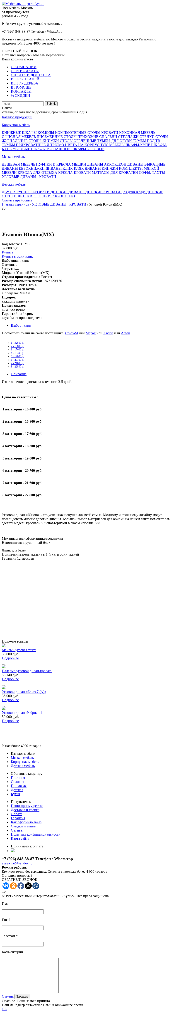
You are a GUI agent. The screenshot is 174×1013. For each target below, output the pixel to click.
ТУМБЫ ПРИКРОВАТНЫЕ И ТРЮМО (33, 145)
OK (4, 1009)
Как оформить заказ (26, 822)
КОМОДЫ (46, 132)
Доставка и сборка (25, 810)
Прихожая (19, 786)
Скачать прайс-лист (17, 200)
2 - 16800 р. (17, 346)
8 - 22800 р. (17, 366)
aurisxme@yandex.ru (17, 863)
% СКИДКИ (20, 95)
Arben (125, 333)
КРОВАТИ (110, 132)
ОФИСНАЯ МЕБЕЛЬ (19, 137)
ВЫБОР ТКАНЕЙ (25, 79)
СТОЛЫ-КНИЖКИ (44, 141)
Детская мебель (14, 184)
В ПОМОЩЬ (21, 87)
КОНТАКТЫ (21, 91)
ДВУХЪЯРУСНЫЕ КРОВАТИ (26, 192)
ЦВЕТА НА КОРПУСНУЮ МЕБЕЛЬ (94, 145)
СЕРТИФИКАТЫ (25, 71)
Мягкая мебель (13, 157)
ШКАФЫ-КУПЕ (137, 145)
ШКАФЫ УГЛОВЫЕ (87, 149)
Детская (17, 790)
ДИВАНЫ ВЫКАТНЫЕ (146, 164)
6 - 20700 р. (17, 359)
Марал (91, 333)
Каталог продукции (17, 117)
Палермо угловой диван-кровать (27, 671)
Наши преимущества (27, 806)
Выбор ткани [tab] (21, 325)
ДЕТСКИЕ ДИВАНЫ (68, 192)
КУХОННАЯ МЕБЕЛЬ (137, 132)
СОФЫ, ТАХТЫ (152, 172)
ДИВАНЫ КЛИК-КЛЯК (65, 168)
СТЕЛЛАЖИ (129, 137)
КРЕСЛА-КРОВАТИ (75, 172)
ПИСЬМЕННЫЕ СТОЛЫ (57, 137)
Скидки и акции (23, 826)
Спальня (17, 782)
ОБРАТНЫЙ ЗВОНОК (19, 51)
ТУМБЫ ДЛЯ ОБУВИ (115, 141)
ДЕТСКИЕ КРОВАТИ (103, 192)
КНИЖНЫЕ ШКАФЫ (20, 132)
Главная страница (15, 204)
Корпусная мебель (16, 125)
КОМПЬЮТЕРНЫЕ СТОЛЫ (78, 132)
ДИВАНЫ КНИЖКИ (102, 168)
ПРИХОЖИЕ (88, 137)
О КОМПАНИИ (23, 67)
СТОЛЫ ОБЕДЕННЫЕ (78, 141)
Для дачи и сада (133, 192)
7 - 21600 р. (17, 363)
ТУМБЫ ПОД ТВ (146, 141)
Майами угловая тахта (19, 650)
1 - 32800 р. (17, 342)
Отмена (8, 996)
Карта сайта (20, 838)
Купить (7, 252)
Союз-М (71, 333)
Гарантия (18, 818)
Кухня (15, 794)
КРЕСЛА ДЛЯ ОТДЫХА (38, 172)
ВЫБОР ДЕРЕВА (24, 83)
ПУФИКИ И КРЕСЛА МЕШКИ (61, 164)
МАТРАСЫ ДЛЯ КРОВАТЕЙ (115, 172)
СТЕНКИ (147, 137)
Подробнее (10, 658)
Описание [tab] (19, 374)
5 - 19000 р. (17, 356)
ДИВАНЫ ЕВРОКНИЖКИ (24, 168)
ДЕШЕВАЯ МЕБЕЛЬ (19, 164)
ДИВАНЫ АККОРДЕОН (107, 164)
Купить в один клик (17, 256)
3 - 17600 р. (17, 349)
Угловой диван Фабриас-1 (22, 713)
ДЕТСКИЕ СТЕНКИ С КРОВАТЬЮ (46, 196)
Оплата (16, 814)
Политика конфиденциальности (35, 834)
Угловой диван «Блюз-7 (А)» (24, 692)
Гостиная (18, 778)
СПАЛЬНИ (108, 137)
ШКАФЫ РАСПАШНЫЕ (51, 149)
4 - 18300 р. (17, 353)
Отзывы (17, 830)
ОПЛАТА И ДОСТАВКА (31, 75)
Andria (108, 333)
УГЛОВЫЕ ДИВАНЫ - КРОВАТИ (29, 177)
